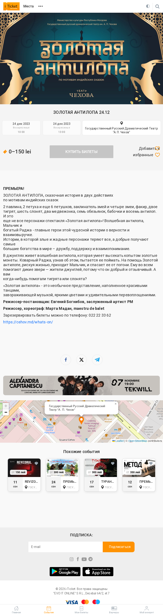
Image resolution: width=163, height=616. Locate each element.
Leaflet (119, 440)
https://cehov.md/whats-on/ (28, 322)
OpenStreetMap (137, 440)
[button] (81, 421)
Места (28, 6)
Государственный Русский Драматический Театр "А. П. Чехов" (121, 130)
